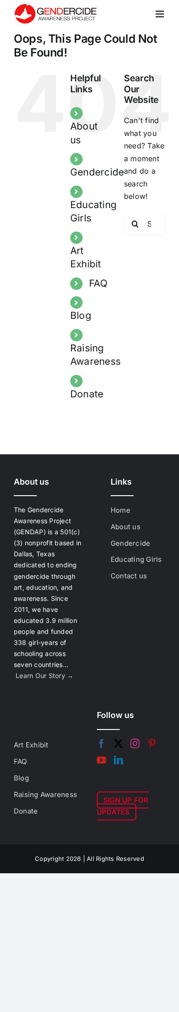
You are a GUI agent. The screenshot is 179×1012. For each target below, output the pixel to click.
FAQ (98, 283)
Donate (86, 394)
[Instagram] (135, 743)
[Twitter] (118, 743)
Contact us (129, 575)
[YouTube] (101, 760)
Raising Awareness (45, 794)
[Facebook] (101, 743)
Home (120, 510)
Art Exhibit (31, 745)
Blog (80, 315)
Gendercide (97, 172)
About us (125, 526)
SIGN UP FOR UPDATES (123, 806)
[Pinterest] (152, 743)
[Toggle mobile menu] (160, 14)
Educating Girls (136, 559)
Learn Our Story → (44, 675)
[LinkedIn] (118, 760)
